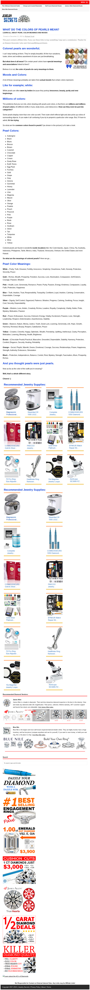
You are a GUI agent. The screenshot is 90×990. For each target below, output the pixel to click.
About (43, 987)
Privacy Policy (35, 987)
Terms (49, 987)
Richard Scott (29, 36)
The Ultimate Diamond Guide (11, 6)
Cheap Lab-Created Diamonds (32, 6)
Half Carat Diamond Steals (53, 6)
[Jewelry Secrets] (16, 22)
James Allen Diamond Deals (74, 6)
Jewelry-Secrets (23, 987)
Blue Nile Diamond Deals (10, 9)
